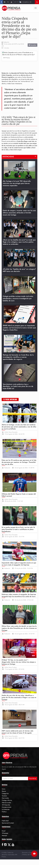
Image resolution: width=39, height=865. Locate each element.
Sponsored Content (8, 823)
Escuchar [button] (33, 45)
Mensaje (4, 835)
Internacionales (6, 803)
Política (4, 812)
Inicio (3, 789)
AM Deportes (6, 805)
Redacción (6, 42)
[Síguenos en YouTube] (11, 2)
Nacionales (5, 798)
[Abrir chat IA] (34, 854)
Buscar (4, 791)
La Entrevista (5, 809)
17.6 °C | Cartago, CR (22, 2)
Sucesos (4, 796)
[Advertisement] (20, 65)
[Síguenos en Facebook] (1, 2)
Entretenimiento (6, 807)
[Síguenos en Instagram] (4, 2)
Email (3, 831)
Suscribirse (32, 778)
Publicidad (5, 821)
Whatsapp (5, 833)
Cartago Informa (7, 800)
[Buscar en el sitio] (37, 2)
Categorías (5, 793)
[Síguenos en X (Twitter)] (8, 2)
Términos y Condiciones (29, 852)
